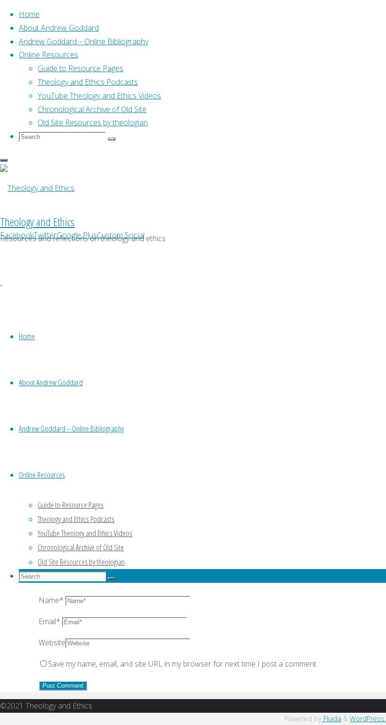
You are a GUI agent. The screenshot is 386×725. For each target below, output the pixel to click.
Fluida (331, 718)
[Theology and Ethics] (37, 188)
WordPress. (368, 718)
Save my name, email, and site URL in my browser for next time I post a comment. (183, 664)
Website (52, 642)
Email (49, 621)
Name (51, 600)
